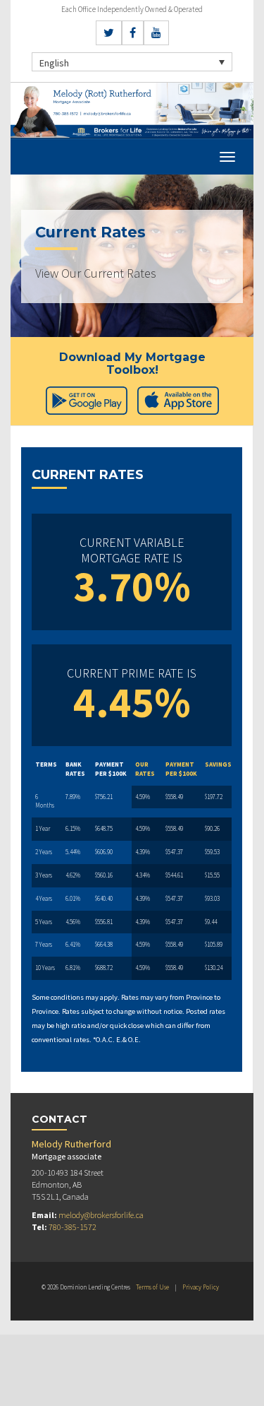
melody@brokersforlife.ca (101, 1215)
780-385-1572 (72, 1227)
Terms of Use (152, 1287)
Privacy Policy (200, 1287)
